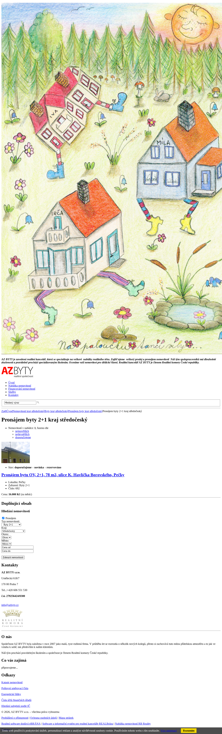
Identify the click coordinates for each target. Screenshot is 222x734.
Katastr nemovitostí (12, 682)
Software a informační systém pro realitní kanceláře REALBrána (77, 723)
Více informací (168, 730)
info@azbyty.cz (10, 605)
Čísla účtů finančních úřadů (16, 700)
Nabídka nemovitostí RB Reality (133, 723)
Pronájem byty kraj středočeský (85, 411)
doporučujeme (23, 437)
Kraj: (4, 527)
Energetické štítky (11, 694)
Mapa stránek (66, 717)
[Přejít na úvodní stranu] (17, 376)
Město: (5, 540)
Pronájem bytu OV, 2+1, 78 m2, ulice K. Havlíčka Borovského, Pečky (62, 475)
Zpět (3, 411)
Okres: (5, 534)
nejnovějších (22, 431)
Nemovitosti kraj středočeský (28, 411)
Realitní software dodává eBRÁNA (20, 723)
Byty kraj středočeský (56, 411)
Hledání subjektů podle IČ (15, 706)
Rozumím (188, 730)
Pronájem (11, 518)
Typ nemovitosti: (10, 521)
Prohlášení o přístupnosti (14, 717)
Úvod (9, 411)
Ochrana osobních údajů (43, 717)
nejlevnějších (22, 434)
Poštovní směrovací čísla (14, 688)
